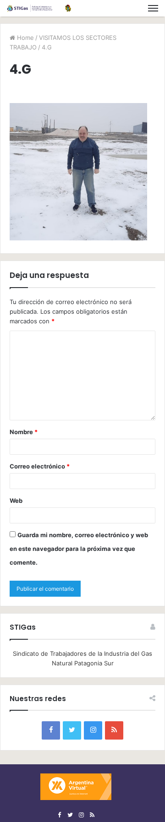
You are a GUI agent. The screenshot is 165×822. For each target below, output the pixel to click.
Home (24, 37)
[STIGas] (39, 8)
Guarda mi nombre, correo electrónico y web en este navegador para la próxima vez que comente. (79, 548)
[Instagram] (93, 730)
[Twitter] (72, 730)
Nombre (24, 431)
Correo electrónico (40, 466)
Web (16, 500)
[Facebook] (51, 730)
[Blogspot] (114, 730)
